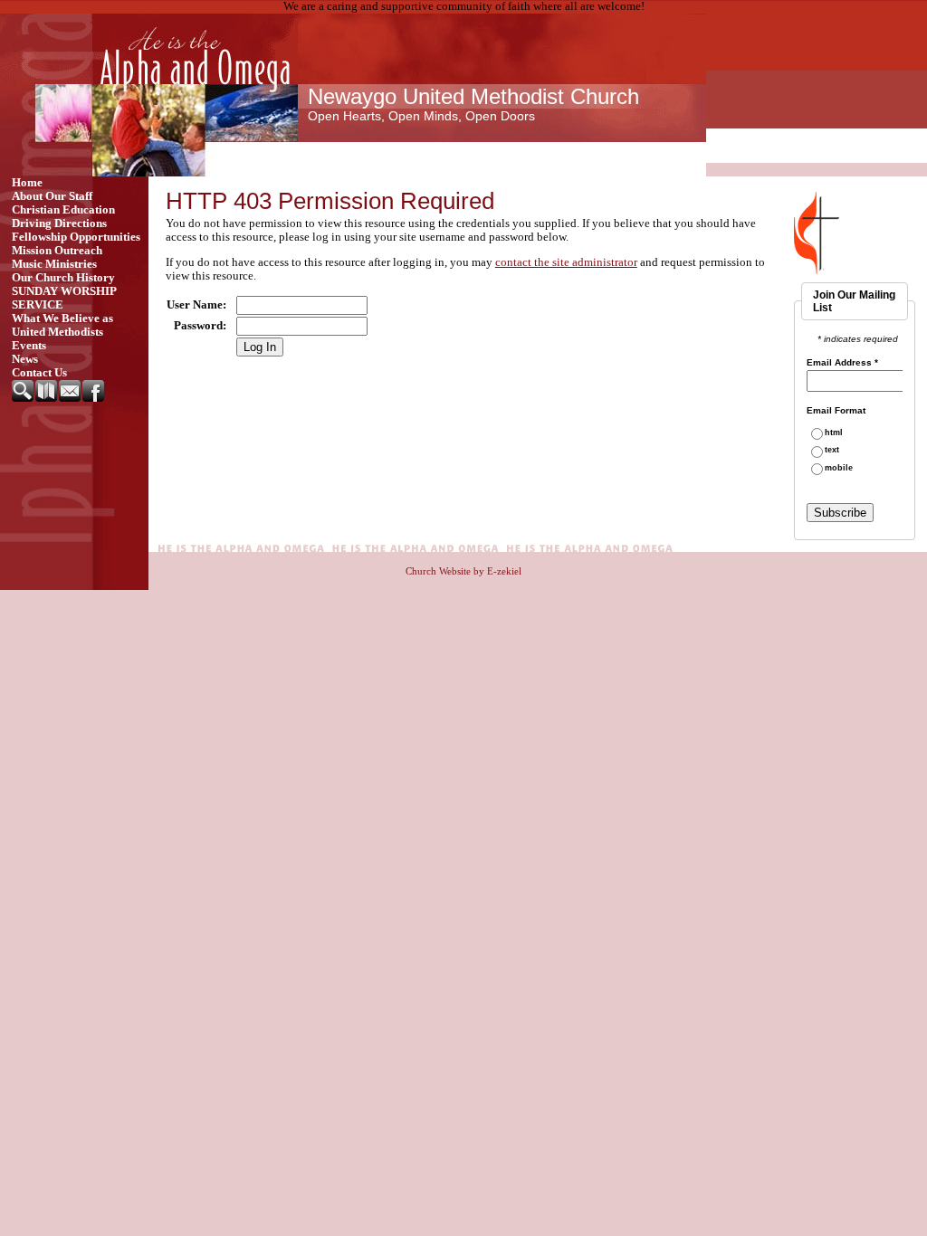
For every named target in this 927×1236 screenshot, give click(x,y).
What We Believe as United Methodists (62, 325)
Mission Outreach (57, 250)
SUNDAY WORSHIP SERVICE (64, 298)
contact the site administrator (566, 262)
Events (29, 345)
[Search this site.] (23, 398)
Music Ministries (54, 264)
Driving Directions (59, 223)
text (832, 450)
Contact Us (39, 372)
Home (27, 182)
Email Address (842, 362)
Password (198, 325)
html (834, 433)
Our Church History (63, 277)
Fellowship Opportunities (76, 237)
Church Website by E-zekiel (463, 571)
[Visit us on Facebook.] (94, 398)
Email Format (836, 410)
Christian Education (63, 210)
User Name (195, 305)
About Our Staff (52, 196)
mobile (839, 468)
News (25, 359)
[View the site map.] (47, 398)
